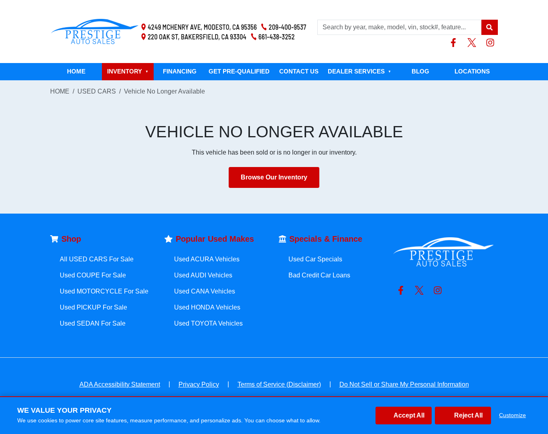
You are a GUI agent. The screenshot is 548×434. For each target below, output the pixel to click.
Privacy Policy (199, 384)
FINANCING (180, 71)
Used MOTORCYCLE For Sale (104, 291)
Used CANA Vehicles (204, 291)
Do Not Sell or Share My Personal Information (404, 384)
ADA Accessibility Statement (119, 384)
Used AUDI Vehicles (203, 275)
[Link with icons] (455, 42)
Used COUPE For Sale (93, 275)
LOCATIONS (472, 71)
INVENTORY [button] (127, 71)
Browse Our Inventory (274, 177)
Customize (512, 415)
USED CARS (96, 91)
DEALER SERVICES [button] (359, 71)
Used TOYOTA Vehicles (208, 323)
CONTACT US (299, 71)
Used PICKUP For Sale (93, 307)
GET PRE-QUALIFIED (239, 71)
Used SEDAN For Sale (93, 323)
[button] (489, 27)
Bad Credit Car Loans (319, 275)
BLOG (420, 71)
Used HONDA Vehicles (207, 307)
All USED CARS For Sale (97, 259)
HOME (76, 71)
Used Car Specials (315, 259)
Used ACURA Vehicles (206, 259)
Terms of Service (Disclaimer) (279, 384)
